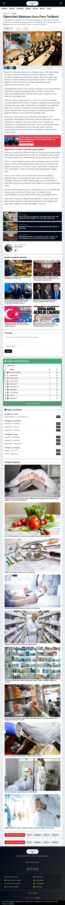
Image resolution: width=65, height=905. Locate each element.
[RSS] (37, 869)
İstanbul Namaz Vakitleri (14, 880)
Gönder (8, 351)
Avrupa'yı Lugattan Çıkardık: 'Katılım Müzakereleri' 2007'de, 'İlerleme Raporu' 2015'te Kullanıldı (17, 325)
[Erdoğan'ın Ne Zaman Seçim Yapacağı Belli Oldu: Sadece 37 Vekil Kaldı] (18, 268)
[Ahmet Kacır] (9, 248)
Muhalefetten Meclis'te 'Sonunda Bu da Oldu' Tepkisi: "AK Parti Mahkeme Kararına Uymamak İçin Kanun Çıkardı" (46, 279)
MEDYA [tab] (46, 835)
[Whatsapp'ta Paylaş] (11, 67)
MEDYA (42, 9)
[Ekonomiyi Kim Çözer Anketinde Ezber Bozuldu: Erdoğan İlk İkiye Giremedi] (47, 291)
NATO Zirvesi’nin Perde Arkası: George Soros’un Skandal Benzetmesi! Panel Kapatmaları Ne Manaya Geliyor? (16, 302)
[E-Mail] (15, 250)
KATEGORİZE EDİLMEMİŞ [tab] (15, 835)
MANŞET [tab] (38, 835)
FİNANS (28, 9)
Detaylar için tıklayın (32, 403)
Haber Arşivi (38, 887)
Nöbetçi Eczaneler (12, 877)
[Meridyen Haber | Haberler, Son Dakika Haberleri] (32, 3)
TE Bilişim (37, 898)
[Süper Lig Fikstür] (59, 410)
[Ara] (61, 3)
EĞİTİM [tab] (29, 835)
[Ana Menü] (4, 3)
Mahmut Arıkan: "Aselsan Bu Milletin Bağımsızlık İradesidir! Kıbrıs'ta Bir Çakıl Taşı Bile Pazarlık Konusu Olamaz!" (45, 325)
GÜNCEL (4, 9)
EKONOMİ (20, 9)
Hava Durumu (39, 877)
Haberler (6, 13)
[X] (31, 869)
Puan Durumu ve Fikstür (13, 883)
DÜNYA (12, 9)
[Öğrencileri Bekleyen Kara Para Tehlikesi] (32, 48)
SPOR (49, 9)
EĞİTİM (35, 9)
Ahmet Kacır (18, 246)
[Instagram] (34, 869)
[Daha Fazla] (14, 67)
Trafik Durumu (39, 880)
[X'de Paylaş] (8, 67)
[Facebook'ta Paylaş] (5, 67)
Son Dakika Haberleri (12, 887)
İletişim (35, 893)
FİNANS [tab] (54, 835)
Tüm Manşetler (39, 883)
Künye (30, 893)
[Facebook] (27, 869)
